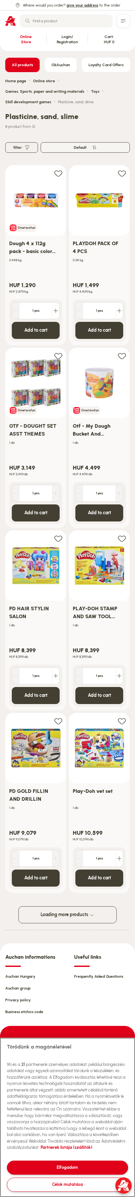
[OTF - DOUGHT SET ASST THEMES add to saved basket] (58, 356)
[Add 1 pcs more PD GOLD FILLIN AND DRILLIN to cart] (55, 858)
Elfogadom (67, 1167)
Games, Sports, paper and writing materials (44, 91)
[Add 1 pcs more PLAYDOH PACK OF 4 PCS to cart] (119, 311)
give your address (82, 5)
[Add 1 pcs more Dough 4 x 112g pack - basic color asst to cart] (55, 311)
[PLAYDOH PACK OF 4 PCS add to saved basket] (122, 173)
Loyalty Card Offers (106, 65)
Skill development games (28, 102)
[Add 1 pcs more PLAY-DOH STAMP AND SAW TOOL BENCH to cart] (119, 676)
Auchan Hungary (20, 976)
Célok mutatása (67, 1184)
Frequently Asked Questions (98, 976)
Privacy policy (18, 1000)
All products (22, 65)
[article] (35, 255)
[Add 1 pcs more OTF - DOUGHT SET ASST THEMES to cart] (55, 493)
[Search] (27, 21)
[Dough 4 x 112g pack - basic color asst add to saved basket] (58, 173)
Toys (95, 91)
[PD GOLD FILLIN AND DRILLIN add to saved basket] (58, 721)
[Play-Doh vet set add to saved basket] (122, 721)
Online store (44, 81)
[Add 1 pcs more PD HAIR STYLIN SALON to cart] (55, 676)
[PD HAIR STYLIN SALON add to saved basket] (58, 538)
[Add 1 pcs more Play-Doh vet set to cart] (119, 858)
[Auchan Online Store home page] (10, 21)
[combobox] (66, 21)
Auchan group (17, 988)
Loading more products (65, 914)
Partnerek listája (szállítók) (66, 1147)
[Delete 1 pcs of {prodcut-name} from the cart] (15, 311)
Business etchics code (24, 1012)
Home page (15, 81)
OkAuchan (60, 65)
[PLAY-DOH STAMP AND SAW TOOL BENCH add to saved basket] (122, 538)
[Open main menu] (123, 21)
